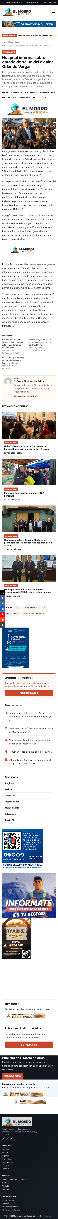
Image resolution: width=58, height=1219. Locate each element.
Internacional (12, 801)
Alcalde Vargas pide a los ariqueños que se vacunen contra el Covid (40, 342)
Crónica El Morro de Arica (42, 92)
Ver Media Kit (29, 1044)
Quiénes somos (32, 2)
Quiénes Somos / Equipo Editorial (14, 1180)
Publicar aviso (29, 693)
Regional (9, 783)
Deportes (10, 795)
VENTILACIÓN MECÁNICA (33, 613)
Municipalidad (13, 42)
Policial (8, 789)
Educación (10, 814)
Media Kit (52, 2)
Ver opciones (12, 1076)
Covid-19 (10, 820)
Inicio (4, 42)
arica (17, 607)
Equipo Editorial (8, 1200)
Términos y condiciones (11, 1210)
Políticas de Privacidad (10, 1207)
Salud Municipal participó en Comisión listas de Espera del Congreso (13, 360)
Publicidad (6, 1189)
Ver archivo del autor (25, 396)
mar (44, 607)
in (34, 97)
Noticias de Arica (11, 613)
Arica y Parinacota (30, 607)
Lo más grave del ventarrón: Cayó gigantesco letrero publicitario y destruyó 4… (30, 717)
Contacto (43, 2)
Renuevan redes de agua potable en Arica (30, 751)
